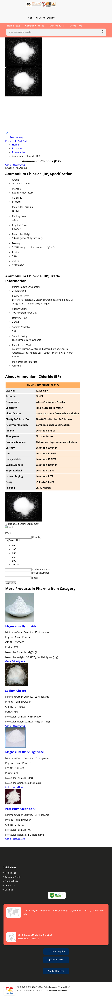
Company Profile (34, 25)
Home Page (13, 25)
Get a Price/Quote (15, 164)
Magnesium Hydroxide (20, 626)
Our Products (57, 25)
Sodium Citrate (15, 690)
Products (17, 148)
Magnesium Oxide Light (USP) (25, 752)
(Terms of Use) (64, 987)
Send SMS (58, 959)
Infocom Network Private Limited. (54, 990)
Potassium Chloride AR (20, 809)
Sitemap (9, 889)
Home (15, 144)
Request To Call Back (16, 141)
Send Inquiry (16, 137)
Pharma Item (19, 152)
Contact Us (76, 25)
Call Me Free (58, 970)
